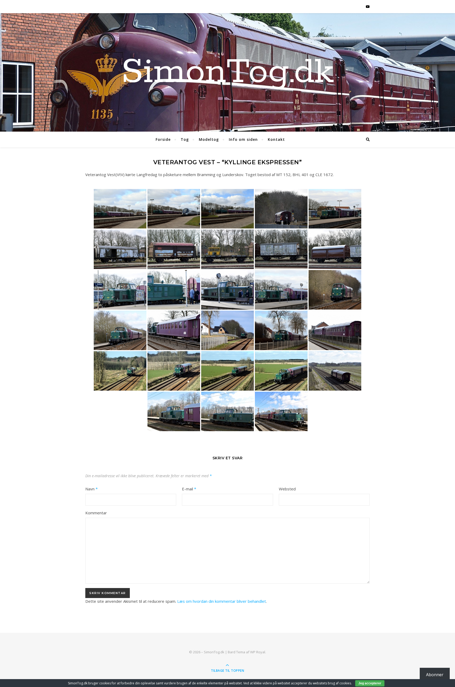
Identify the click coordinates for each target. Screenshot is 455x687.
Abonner (434, 675)
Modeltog (209, 139)
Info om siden (243, 139)
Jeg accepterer (369, 683)
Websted (287, 488)
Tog (185, 139)
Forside (163, 139)
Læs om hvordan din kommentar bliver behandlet (221, 601)
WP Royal (257, 652)
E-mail (189, 488)
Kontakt (276, 139)
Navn (91, 488)
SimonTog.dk (227, 72)
